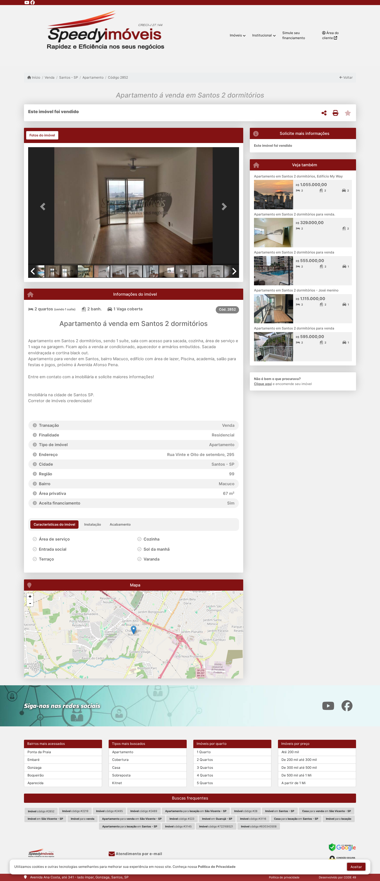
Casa (116, 767)
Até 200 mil (290, 752)
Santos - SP (68, 77)
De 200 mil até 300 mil (299, 760)
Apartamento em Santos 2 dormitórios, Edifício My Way (298, 176)
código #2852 (41, 811)
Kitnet (117, 783)
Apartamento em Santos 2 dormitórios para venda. (294, 214)
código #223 (182, 818)
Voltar (347, 77)
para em (196, 811)
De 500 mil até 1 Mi (296, 775)
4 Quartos (205, 775)
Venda (50, 77)
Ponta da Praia (39, 752)
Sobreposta (121, 775)
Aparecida (35, 783)
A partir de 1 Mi (293, 783)
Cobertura (120, 760)
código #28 (246, 811)
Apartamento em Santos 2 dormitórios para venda (294, 252)
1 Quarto (204, 752)
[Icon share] (27, 2)
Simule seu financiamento (293, 35)
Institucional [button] (262, 35)
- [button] (30, 603)
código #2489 (143, 811)
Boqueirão (35, 775)
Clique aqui (263, 384)
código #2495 (109, 811)
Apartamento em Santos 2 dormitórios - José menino (296, 290)
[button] (44, 206)
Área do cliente (330, 35)
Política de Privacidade (217, 867)
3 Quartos (205, 767)
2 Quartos (205, 760)
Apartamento (93, 77)
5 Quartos (205, 783)
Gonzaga (34, 767)
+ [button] (30, 596)
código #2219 (75, 811)
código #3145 (178, 826)
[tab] (42, 135)
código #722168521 (216, 826)
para (82, 818)
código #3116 (253, 818)
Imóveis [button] (236, 35)
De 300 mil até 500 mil (299, 767)
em (279, 811)
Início (35, 77)
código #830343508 (259, 826)
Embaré (33, 760)
